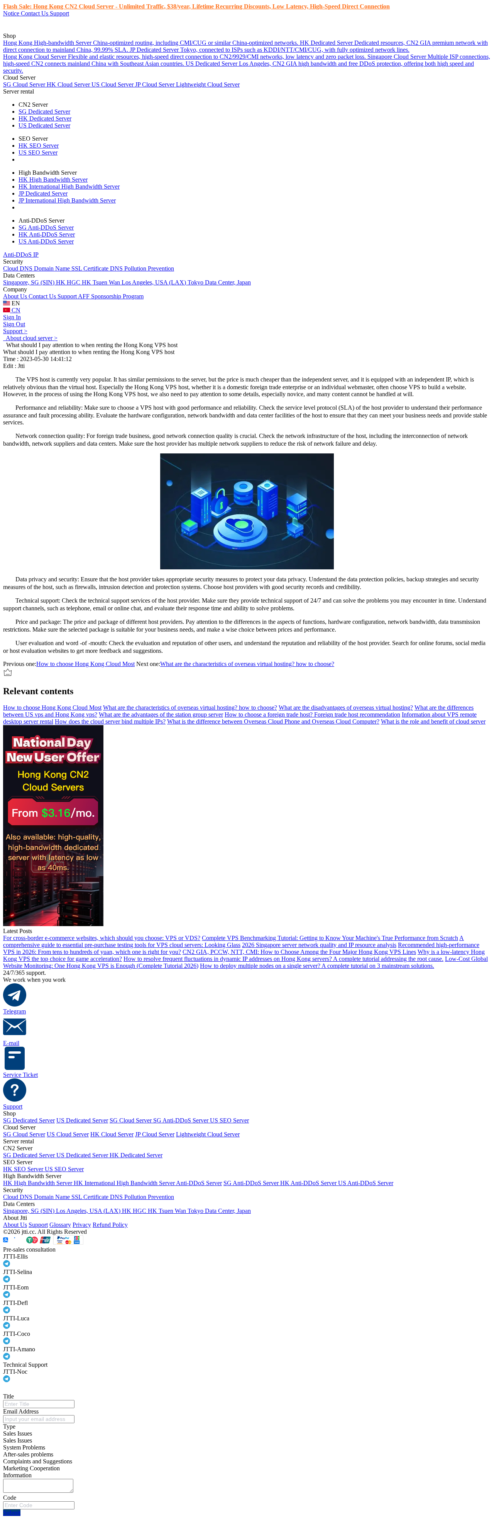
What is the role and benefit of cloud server (433, 721)
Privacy (82, 1224)
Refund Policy (110, 1224)
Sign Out (14, 324)
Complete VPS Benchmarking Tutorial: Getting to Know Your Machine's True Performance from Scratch (330, 938)
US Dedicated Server (44, 125)
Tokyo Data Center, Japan (219, 282)
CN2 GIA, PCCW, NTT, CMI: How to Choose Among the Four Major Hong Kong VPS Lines (299, 952)
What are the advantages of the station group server (161, 714)
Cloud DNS (18, 268)
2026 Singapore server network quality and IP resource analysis (319, 945)
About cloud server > (30, 338)
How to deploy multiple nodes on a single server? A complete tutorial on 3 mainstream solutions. (317, 965)
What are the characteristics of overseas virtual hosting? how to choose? (247, 664)
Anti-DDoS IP (21, 254)
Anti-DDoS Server (199, 1183)
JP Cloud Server (155, 84)
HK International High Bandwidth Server (69, 186)
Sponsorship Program (117, 296)
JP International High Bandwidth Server (67, 200)
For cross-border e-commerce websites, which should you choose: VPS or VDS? (101, 938)
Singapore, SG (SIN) (29, 282)
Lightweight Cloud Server (208, 84)
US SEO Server (38, 152)
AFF (84, 296)
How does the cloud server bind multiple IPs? (110, 721)
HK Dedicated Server (45, 118)
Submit (11, 1512)
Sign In (12, 317)
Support (59, 13)
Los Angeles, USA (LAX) (155, 282)
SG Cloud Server (25, 84)
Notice (12, 13)
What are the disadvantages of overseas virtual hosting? (346, 707)
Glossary (60, 1224)
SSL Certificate (90, 268)
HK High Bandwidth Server (53, 179)
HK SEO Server (39, 145)
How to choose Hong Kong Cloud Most (85, 664)
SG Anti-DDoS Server (46, 227)
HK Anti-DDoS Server (47, 234)
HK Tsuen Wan (102, 282)
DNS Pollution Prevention (142, 268)
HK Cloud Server (69, 84)
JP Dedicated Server (43, 193)
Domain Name (52, 268)
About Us (16, 296)
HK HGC (69, 282)
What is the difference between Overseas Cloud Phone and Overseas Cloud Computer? (273, 721)
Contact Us (35, 13)
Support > (15, 331)
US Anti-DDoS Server (46, 241)
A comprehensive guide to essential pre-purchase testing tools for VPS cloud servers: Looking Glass (233, 941)
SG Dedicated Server (44, 111)
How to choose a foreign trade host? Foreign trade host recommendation (312, 714)
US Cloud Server (113, 84)
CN (15, 310)
